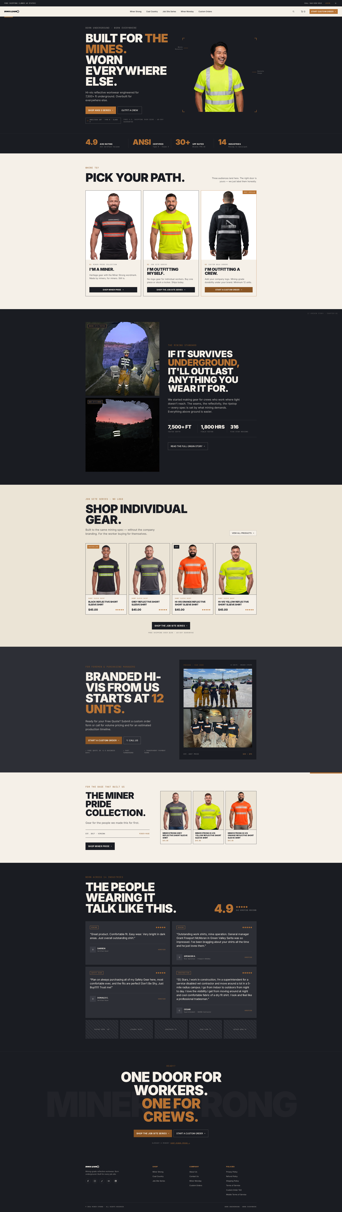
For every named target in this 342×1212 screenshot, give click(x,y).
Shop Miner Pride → (180, 1143)
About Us (193, 1172)
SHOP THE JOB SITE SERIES (170, 290)
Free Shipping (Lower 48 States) (20, 3)
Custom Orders (205, 11)
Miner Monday (187, 11)
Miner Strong (135, 11)
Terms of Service (233, 1185)
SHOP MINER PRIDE (112, 290)
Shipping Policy (232, 1181)
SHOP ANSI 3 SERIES (99, 110)
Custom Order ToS (234, 1190)
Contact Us (194, 1176)
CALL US (133, 740)
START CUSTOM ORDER (322, 11)
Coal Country (152, 11)
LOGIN (327, 3)
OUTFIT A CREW (129, 110)
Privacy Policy (231, 1172)
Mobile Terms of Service (236, 1194)
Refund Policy (232, 1176)
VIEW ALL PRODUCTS (242, 533)
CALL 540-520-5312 (313, 3)
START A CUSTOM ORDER (227, 290)
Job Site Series (169, 11)
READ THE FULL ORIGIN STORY (186, 446)
